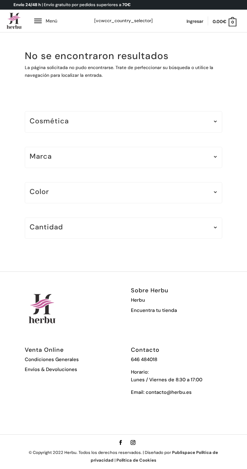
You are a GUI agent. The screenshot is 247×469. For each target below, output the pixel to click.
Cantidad (46, 228)
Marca (41, 157)
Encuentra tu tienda (154, 310)
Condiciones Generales (52, 359)
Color (39, 192)
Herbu (138, 300)
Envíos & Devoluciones (51, 369)
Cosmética (49, 122)
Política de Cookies (136, 460)
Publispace (183, 452)
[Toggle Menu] (38, 21)
